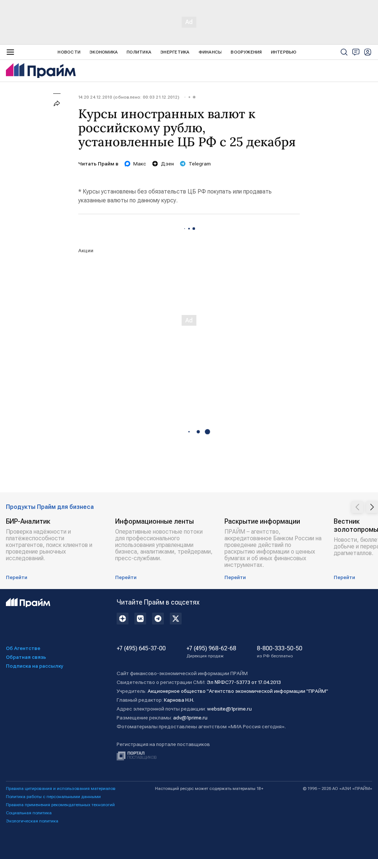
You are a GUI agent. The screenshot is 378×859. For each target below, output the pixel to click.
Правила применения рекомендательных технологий (60, 804)
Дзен (167, 164)
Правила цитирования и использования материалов (61, 788)
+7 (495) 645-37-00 (141, 648)
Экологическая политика (32, 821)
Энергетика (174, 52)
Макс (139, 164)
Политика (139, 52)
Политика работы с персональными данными (53, 796)
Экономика (103, 52)
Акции (85, 250)
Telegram (200, 164)
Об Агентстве (23, 648)
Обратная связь (26, 657)
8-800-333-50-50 (279, 651)
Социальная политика (29, 812)
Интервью (284, 52)
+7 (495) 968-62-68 (211, 651)
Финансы (210, 52)
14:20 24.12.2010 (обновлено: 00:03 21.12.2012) (128, 97)
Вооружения (246, 52)
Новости (69, 52)
